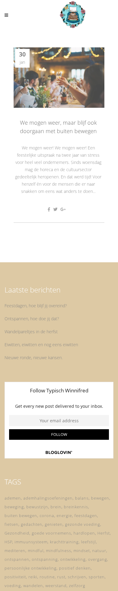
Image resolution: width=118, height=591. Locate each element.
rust (61, 577)
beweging (14, 507)
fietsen (11, 524)
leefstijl (88, 542)
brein (56, 507)
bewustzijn (37, 507)
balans (82, 498)
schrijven (77, 577)
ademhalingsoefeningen (48, 498)
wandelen (33, 585)
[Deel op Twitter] (55, 209)
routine (47, 577)
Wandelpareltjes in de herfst (31, 331)
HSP (8, 542)
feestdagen (85, 515)
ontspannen (17, 559)
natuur (99, 550)
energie (64, 515)
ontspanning (45, 559)
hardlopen (84, 533)
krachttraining (64, 542)
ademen (13, 498)
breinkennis (76, 507)
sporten (97, 577)
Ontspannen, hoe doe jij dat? (32, 318)
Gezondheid (17, 533)
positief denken (75, 568)
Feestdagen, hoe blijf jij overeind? (36, 305)
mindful (36, 550)
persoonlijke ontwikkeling (31, 568)
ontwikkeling (73, 559)
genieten (54, 524)
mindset (82, 550)
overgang (97, 559)
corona (47, 515)
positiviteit (15, 577)
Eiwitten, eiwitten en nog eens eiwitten (41, 344)
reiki (32, 577)
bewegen (100, 498)
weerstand (56, 585)
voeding (13, 585)
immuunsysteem (31, 542)
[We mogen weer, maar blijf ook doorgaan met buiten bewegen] (59, 77)
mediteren (15, 550)
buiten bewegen (21, 515)
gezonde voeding (82, 524)
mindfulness (58, 550)
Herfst (103, 533)
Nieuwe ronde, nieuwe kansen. (34, 357)
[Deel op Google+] (63, 209)
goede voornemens (51, 533)
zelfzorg (77, 585)
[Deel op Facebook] (49, 209)
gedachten (31, 524)
